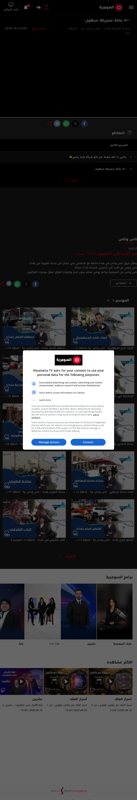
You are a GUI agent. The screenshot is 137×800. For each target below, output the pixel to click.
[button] (68, 400)
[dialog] (68, 400)
